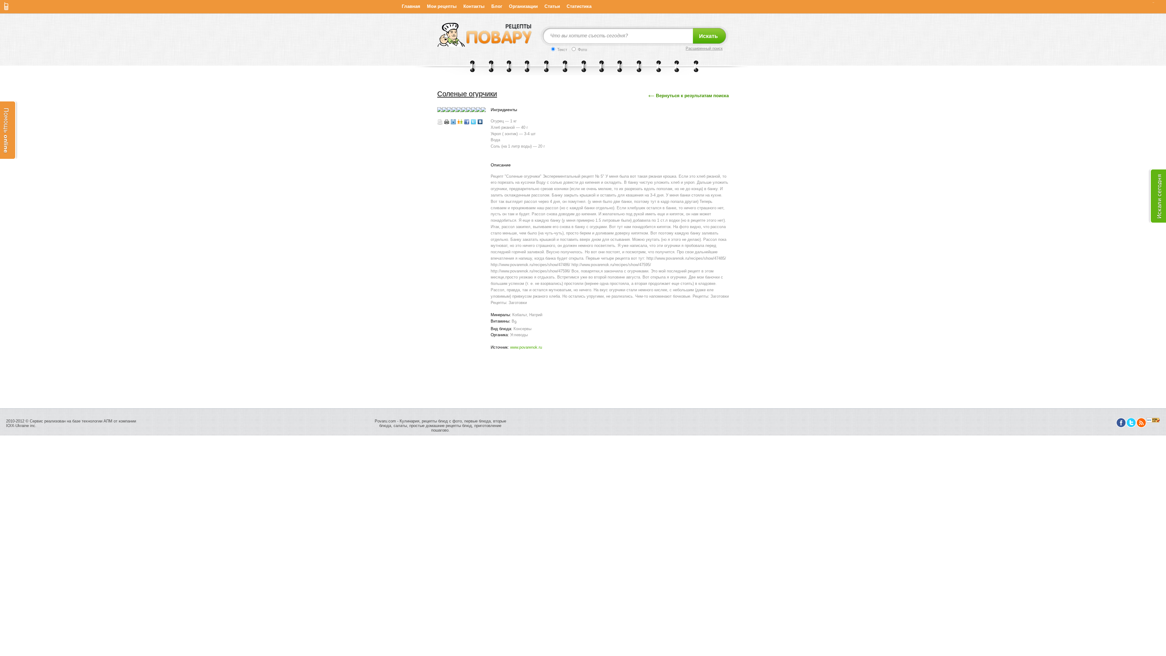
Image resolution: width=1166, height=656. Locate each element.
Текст (561, 49)
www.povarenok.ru (526, 347)
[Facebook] (1121, 426)
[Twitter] (1131, 426)
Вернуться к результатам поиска (692, 95)
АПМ (108, 421)
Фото (582, 49)
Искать (708, 36)
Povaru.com (385, 421)
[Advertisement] (583, 369)
